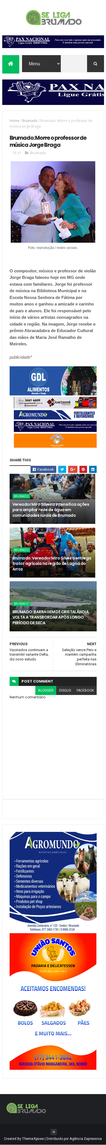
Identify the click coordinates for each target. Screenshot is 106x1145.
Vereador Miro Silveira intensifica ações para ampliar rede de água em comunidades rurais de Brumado (50, 510)
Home (15, 120)
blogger (45, 690)
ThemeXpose (33, 1139)
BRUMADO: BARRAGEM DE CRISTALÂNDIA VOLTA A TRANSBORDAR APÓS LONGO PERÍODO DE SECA (50, 617)
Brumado (30, 120)
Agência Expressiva (86, 1139)
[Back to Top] (54, 1132)
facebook (85, 690)
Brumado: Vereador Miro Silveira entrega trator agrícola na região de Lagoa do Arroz (51, 563)
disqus (65, 690)
